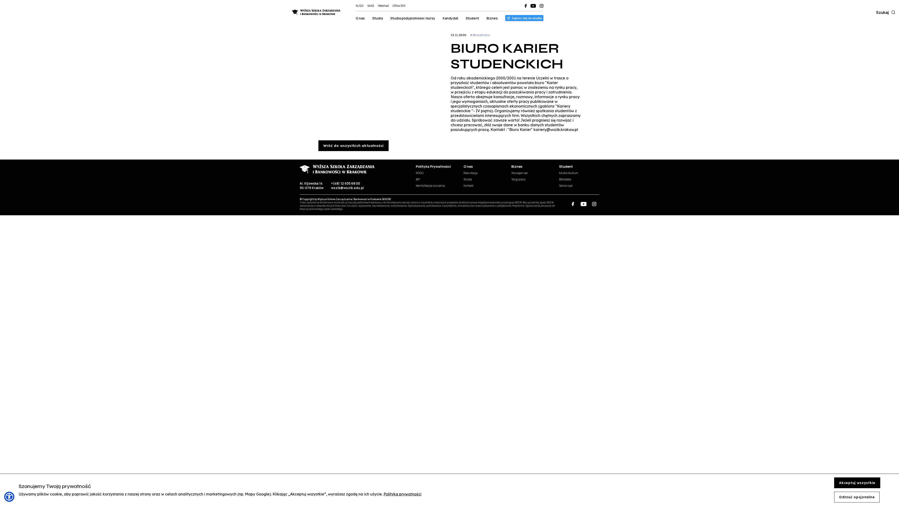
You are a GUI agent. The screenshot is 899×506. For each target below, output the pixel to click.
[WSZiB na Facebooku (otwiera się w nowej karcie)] (526, 6)
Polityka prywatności (402, 494)
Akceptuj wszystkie (857, 483)
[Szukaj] (892, 12)
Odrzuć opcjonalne (857, 497)
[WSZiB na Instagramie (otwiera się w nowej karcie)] (541, 6)
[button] (9, 497)
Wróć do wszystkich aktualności (353, 146)
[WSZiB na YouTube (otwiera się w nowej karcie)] (533, 6)
